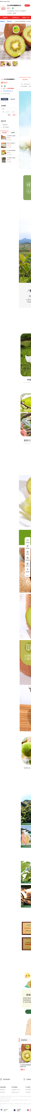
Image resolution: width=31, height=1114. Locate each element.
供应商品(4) (15, 17)
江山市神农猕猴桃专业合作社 (14, 5)
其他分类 (9, 21)
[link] (2, 21)
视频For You (25, 17)
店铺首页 (5, 17)
